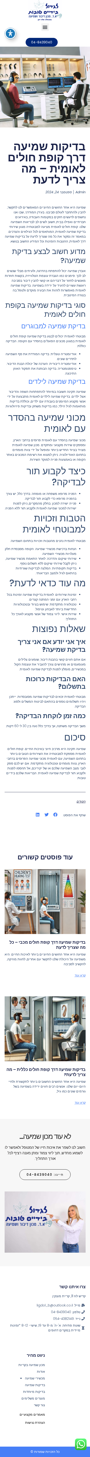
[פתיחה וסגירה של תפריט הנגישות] (10, 33)
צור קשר (39, 1405)
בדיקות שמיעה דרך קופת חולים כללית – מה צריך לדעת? (46, 1072)
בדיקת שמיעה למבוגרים (53, 326)
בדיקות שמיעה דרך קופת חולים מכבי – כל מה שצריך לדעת (47, 944)
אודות (41, 1371)
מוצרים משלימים (33, 1398)
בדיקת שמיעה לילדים (57, 381)
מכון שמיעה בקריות (31, 1365)
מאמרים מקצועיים (32, 1414)
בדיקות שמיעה (35, 1385)
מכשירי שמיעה (35, 1378)
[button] (45, 27)
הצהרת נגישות (35, 1422)
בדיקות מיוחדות (34, 1391)
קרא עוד (80, 975)
